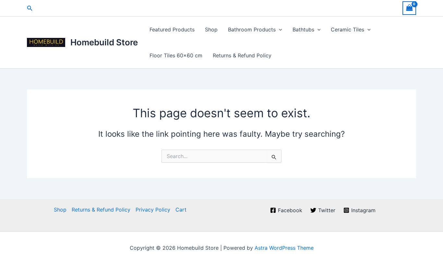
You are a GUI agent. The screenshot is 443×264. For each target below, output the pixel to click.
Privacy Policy (153, 209)
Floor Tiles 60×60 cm (176, 55)
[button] (30, 8)
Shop (211, 29)
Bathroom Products (252, 29)
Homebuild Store (104, 42)
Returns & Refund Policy (242, 55)
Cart (180, 209)
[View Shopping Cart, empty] (409, 8)
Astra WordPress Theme (284, 248)
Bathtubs (303, 29)
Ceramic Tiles (347, 29)
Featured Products (172, 29)
